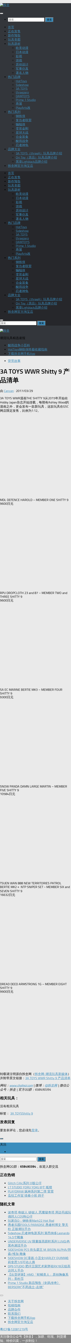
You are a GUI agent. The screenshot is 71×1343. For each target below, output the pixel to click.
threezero (22, 92)
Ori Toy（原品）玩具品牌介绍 (36, 157)
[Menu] (1, 13)
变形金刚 (22, 128)
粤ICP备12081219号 (14, 1329)
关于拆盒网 (16, 1301)
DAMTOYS (23, 96)
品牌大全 (14, 149)
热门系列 (14, 112)
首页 (11, 27)
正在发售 (14, 31)
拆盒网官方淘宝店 (20, 166)
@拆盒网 (51, 1085)
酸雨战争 (22, 141)
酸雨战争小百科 (19, 345)
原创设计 (22, 64)
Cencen (9, 391)
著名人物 (22, 73)
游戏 (19, 60)
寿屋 (19, 103)
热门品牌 (14, 77)
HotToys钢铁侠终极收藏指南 (27, 349)
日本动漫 (22, 52)
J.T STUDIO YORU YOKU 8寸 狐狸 (30, 1187)
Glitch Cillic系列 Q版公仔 (25, 1183)
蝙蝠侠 (20, 124)
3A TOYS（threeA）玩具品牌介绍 (39, 153)
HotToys (21, 81)
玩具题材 (14, 44)
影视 (19, 56)
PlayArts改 (23, 108)
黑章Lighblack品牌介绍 (31, 162)
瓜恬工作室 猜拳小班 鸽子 (26, 1195)
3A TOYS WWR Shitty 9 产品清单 (47, 1078)
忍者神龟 (22, 145)
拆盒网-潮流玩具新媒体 (51, 1074)
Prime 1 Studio (26, 100)
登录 (35, 1130)
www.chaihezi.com (21, 1085)
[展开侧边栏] (1, 1138)
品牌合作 (14, 1309)
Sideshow (22, 85)
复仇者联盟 (24, 120)
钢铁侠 (20, 116)
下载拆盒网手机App (21, 353)
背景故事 (14, 361)
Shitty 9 (27, 1113)
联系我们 (14, 1314)
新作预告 (14, 35)
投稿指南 (14, 1305)
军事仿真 (22, 68)
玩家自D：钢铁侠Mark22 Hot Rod (31, 1221)
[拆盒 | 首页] (4, 5)
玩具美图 (14, 39)
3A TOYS (22, 88)
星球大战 (22, 132)
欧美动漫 (22, 48)
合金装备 (22, 137)
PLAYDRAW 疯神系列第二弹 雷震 (31, 1191)
